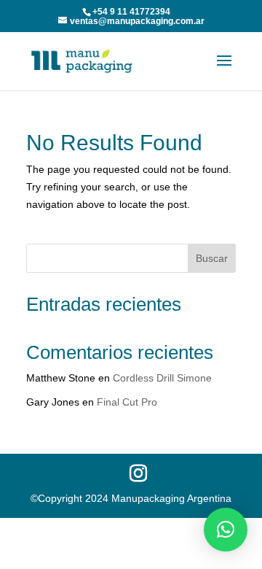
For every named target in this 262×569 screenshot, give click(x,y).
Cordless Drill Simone (162, 378)
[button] (225, 529)
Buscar (212, 258)
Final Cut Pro (127, 402)
